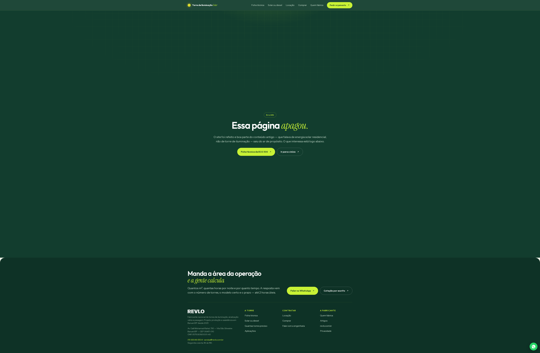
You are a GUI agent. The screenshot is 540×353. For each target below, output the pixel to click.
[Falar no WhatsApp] (533, 346)
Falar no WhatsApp (301, 290)
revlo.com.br (326, 326)
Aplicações (250, 331)
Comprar (302, 5)
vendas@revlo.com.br (213, 340)
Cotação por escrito (334, 290)
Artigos (324, 320)
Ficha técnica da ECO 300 (254, 151)
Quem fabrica (316, 5)
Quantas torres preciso (256, 326)
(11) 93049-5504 (195, 340)
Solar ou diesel (275, 5)
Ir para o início (288, 151)
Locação (290, 5)
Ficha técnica (257, 5)
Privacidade (325, 331)
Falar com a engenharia (293, 326)
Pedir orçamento (338, 5)
